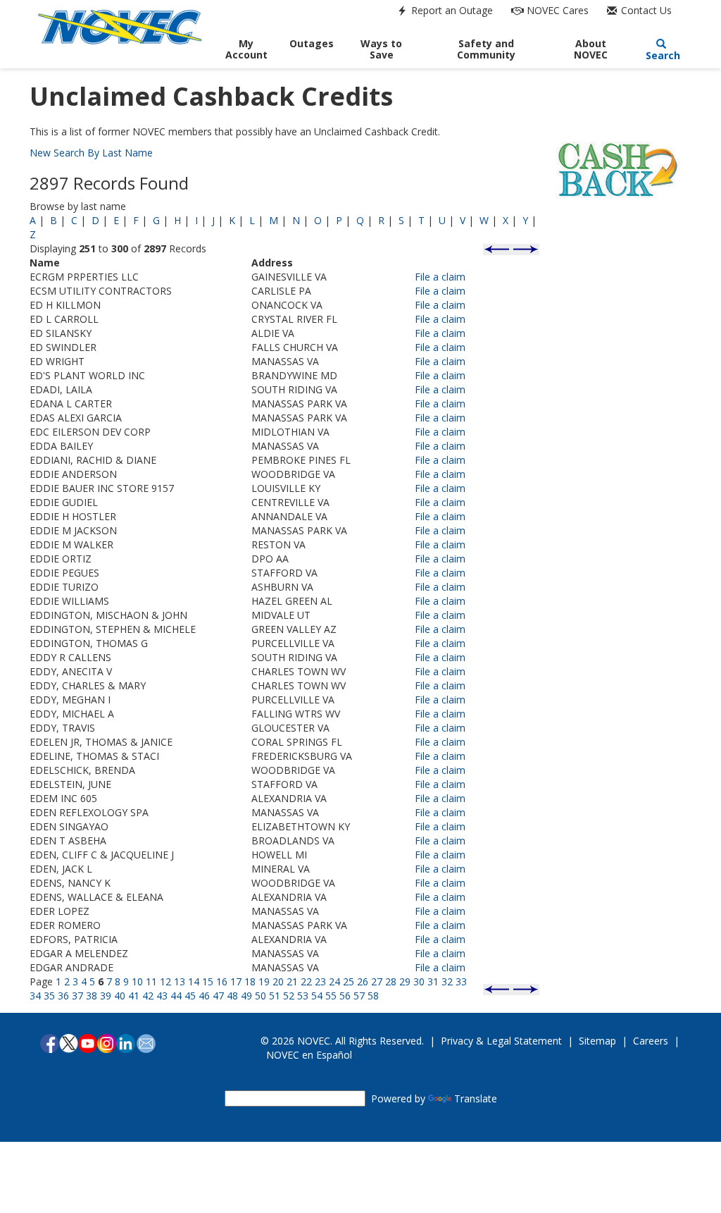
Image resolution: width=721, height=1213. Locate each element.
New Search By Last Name (91, 152)
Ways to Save (381, 49)
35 (49, 995)
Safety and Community (486, 49)
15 (207, 981)
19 (264, 981)
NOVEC (556, 10)
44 (176, 995)
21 (292, 981)
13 (179, 981)
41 (133, 995)
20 (278, 981)
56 (345, 995)
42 (147, 995)
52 (288, 995)
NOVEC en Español (309, 1054)
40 (119, 995)
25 (348, 981)
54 (316, 995)
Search (661, 55)
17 (236, 981)
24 (334, 981)
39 (105, 995)
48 (232, 995)
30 (419, 981)
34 (35, 995)
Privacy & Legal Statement (501, 1040)
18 (250, 981)
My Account (246, 49)
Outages (311, 43)
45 (190, 995)
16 (221, 981)
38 (91, 995)
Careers (650, 1040)
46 (204, 995)
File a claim (440, 276)
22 (306, 981)
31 (433, 981)
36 (63, 995)
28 (390, 981)
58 (373, 995)
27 (376, 981)
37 (77, 995)
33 (461, 981)
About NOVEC (591, 49)
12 (165, 981)
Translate (475, 1098)
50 (260, 995)
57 (359, 995)
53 (302, 995)
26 (362, 981)
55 (331, 995)
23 (320, 981)
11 (151, 981)
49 (246, 995)
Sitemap (597, 1040)
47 (218, 995)
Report (450, 10)
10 (137, 981)
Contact (645, 10)
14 (193, 981)
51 (274, 995)
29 (404, 981)
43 (162, 995)
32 (447, 981)
